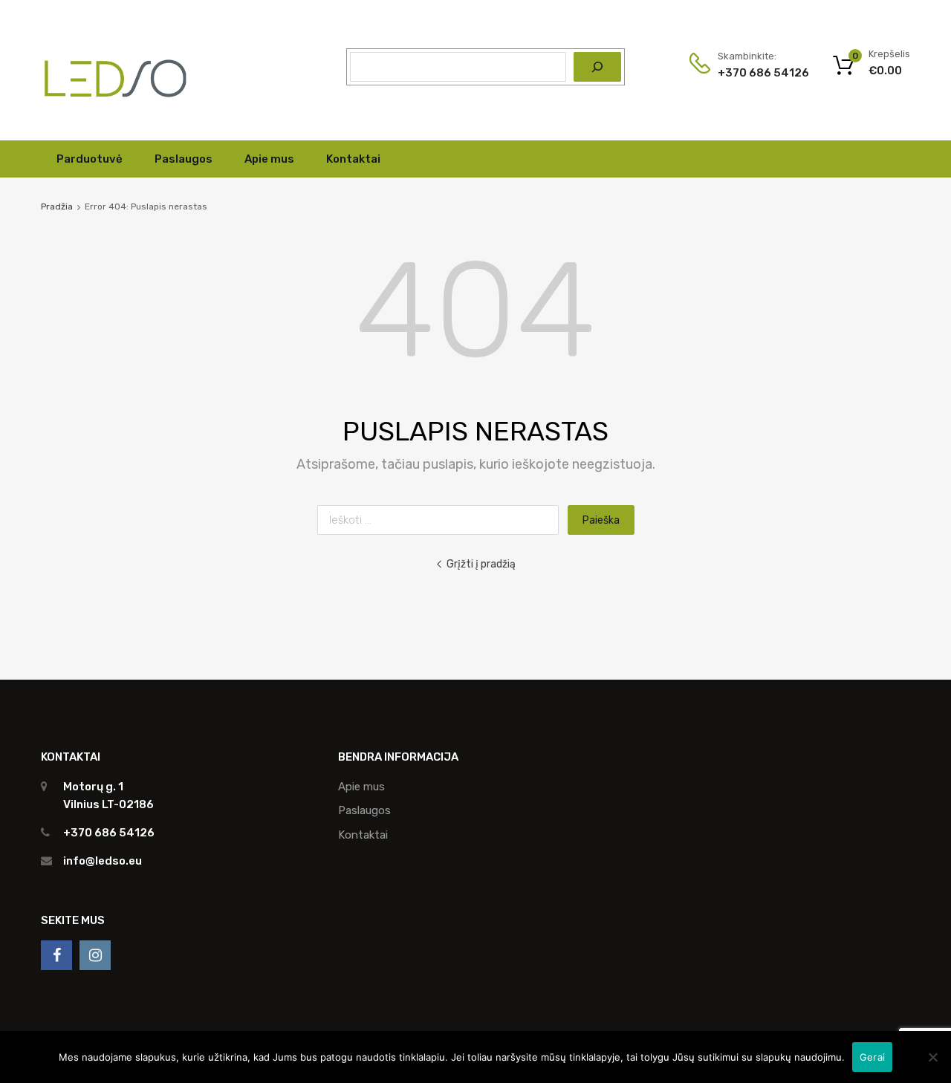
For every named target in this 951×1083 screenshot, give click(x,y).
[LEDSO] (115, 107)
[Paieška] (597, 67)
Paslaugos (183, 159)
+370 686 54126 (754, 72)
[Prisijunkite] (56, 955)
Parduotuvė (89, 159)
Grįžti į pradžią (481, 564)
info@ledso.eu (102, 861)
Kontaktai (353, 159)
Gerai (872, 1057)
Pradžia (57, 206)
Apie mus (269, 159)
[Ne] (932, 1057)
